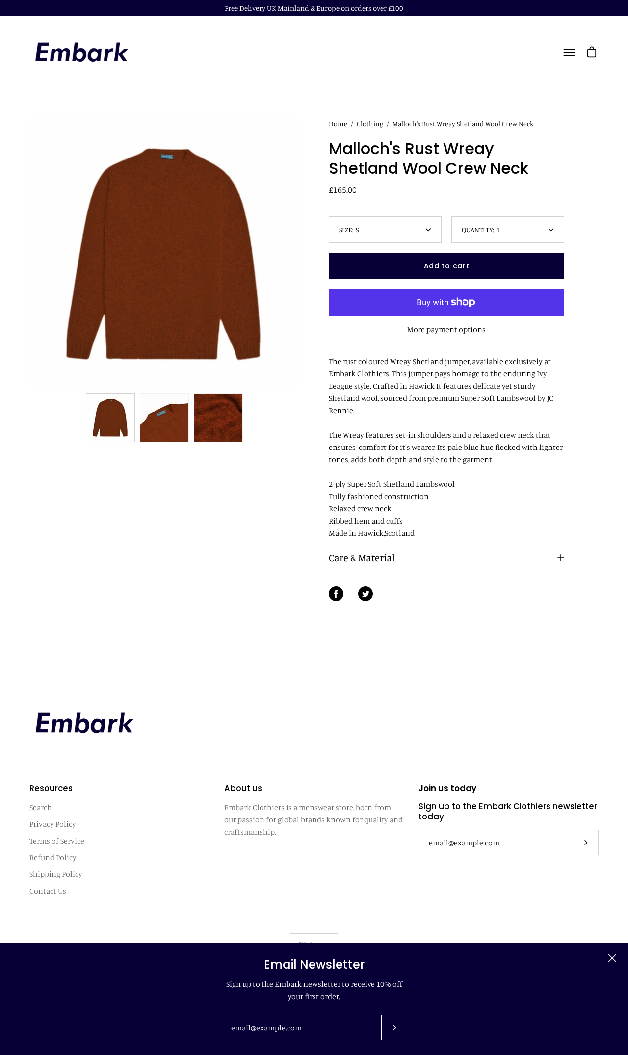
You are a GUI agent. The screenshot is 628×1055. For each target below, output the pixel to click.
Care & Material (362, 558)
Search (40, 807)
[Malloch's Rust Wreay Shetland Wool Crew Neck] (110, 417)
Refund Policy (53, 857)
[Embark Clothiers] (80, 52)
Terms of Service (56, 840)
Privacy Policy (52, 824)
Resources (51, 788)
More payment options (446, 329)
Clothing (370, 123)
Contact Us (47, 891)
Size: (349, 229)
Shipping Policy (55, 874)
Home (338, 123)
